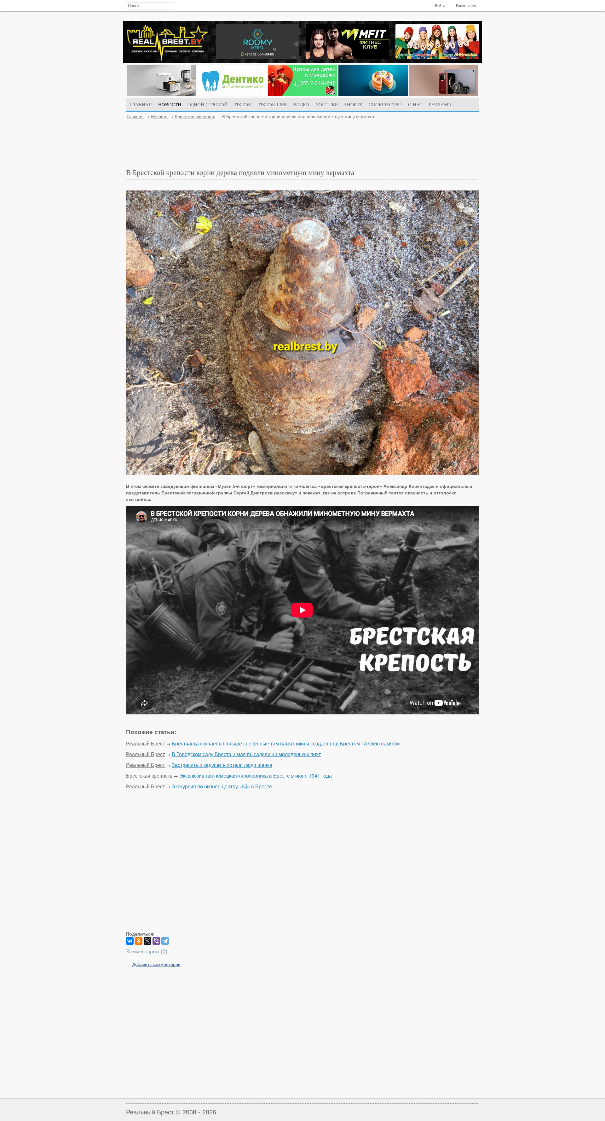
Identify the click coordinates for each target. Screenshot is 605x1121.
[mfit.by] (347, 57)
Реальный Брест (145, 743)
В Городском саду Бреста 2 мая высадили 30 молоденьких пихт (246, 754)
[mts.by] (161, 94)
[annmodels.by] (437, 57)
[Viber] (156, 941)
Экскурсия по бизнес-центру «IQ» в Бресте (222, 786)
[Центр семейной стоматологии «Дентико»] (232, 94)
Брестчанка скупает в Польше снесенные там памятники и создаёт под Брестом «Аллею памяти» (286, 743)
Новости (159, 116)
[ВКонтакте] (130, 941)
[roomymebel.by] (257, 57)
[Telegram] (165, 941)
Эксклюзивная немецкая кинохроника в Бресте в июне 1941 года (255, 775)
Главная (135, 116)
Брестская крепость (195, 116)
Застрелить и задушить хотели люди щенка (222, 764)
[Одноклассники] (138, 941)
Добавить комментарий (156, 964)
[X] (147, 941)
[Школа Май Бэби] (302, 94)
